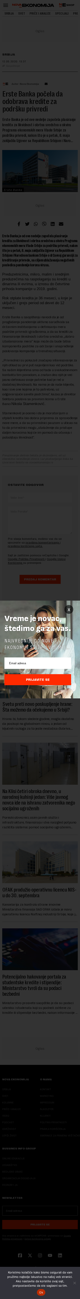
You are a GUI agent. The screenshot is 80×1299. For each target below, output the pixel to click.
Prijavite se (38, 680)
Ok (41, 1292)
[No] (74, 1283)
